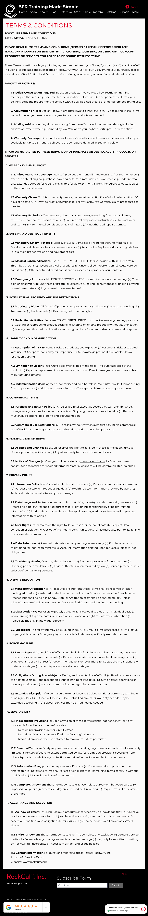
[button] (132, 874)
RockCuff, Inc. (26, 876)
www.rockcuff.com (92, 461)
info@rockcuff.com (32, 857)
